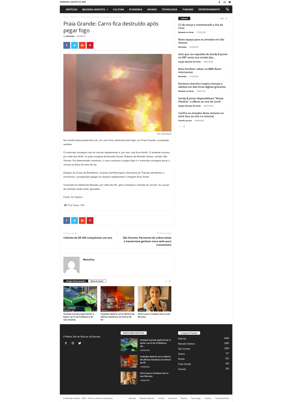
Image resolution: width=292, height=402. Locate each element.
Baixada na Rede (186, 32)
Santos (181, 354)
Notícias (71, 9)
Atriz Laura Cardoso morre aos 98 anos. (154, 315)
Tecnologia (169, 9)
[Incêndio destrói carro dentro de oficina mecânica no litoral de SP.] (117, 299)
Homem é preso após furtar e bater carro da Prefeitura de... (155, 343)
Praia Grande (184, 364)
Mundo (152, 9)
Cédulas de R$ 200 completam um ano (87, 237)
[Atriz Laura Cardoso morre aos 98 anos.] (155, 299)
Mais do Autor (97, 281)
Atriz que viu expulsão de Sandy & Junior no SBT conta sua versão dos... (203, 55)
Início (65, 17)
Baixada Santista (93, 9)
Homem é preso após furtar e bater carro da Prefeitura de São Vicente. (78, 316)
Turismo (187, 9)
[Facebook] (219, 2)
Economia (135, 9)
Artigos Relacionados (76, 281)
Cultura (118, 9)
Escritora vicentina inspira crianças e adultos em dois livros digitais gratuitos (202, 85)
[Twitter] (230, 2)
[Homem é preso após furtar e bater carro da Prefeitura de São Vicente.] (80, 299)
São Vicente (184, 349)
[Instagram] (225, 2)
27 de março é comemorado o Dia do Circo (200, 26)
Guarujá (182, 369)
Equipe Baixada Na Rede (189, 61)
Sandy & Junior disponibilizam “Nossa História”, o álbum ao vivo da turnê (200, 100)
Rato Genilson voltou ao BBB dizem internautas (199, 70)
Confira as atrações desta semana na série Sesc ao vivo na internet (201, 114)
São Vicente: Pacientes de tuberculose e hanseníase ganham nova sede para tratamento (147, 241)
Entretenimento (209, 9)
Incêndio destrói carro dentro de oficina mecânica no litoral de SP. (117, 316)
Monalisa (70, 36)
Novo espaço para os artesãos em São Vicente (201, 41)
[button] (227, 9)
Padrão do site (185, 120)
